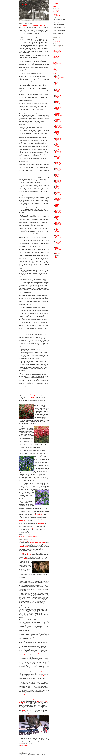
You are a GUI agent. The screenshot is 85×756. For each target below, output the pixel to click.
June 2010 (57, 131)
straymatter (55, 58)
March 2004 (57, 219)
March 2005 (57, 205)
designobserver (56, 62)
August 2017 (57, 96)
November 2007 (58, 167)
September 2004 (58, 212)
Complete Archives (58, 252)
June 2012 (57, 116)
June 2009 (57, 144)
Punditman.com (41, 523)
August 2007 (57, 170)
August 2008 (57, 156)
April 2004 (57, 218)
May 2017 (57, 100)
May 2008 (57, 160)
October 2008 (57, 154)
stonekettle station (56, 54)
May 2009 (57, 145)
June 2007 (57, 173)
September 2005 (58, 198)
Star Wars (43, 675)
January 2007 (57, 179)
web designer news (57, 63)
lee (22, 386)
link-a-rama (57, 80)
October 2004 (57, 211)
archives (55, 6)
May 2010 (57, 132)
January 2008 (57, 164)
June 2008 (57, 158)
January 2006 (57, 193)
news (56, 86)
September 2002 (58, 241)
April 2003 (57, 233)
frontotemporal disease (59, 77)
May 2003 (57, 231)
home (54, 1)
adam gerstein (56, 52)
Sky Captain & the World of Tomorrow (37, 542)
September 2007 (58, 169)
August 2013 (57, 113)
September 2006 (58, 183)
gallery (54, 4)
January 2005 (57, 207)
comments (31, 536)
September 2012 (58, 115)
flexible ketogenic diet (57, 72)
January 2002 (57, 251)
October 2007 (57, 168)
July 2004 (57, 215)
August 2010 (57, 128)
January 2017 (57, 103)
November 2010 (58, 125)
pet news (57, 76)
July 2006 (57, 186)
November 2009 (58, 139)
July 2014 (57, 112)
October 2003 (57, 225)
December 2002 (58, 237)
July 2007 (57, 171)
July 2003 (57, 229)
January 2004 (57, 222)
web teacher (55, 67)
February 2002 (58, 249)
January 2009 (57, 150)
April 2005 (57, 204)
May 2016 (57, 108)
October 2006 (57, 182)
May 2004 (57, 217)
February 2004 (58, 221)
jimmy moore (55, 73)
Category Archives (58, 253)
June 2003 (57, 230)
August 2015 (57, 109)
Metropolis (21, 546)
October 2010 (57, 126)
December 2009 (58, 138)
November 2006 (58, 181)
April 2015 (57, 110)
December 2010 (58, 124)
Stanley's (24, 710)
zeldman (55, 68)
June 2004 (57, 216)
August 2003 (57, 228)
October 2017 (57, 94)
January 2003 (57, 236)
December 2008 (58, 151)
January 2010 (57, 137)
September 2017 (58, 95)
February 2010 (58, 136)
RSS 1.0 (56, 256)
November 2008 (58, 152)
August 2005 (57, 199)
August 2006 (57, 185)
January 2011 (57, 122)
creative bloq (55, 61)
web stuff (57, 78)
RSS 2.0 (56, 257)
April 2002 (57, 247)
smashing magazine (57, 64)
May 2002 (57, 246)
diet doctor (55, 69)
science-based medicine (57, 50)
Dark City (26, 546)
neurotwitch (56, 3)
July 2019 (57, 91)
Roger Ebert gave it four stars (27, 553)
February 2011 (58, 121)
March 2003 (57, 234)
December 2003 (58, 223)
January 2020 (57, 89)
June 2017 (57, 98)
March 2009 (57, 148)
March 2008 (57, 162)
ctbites (54, 48)
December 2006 (58, 180)
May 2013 (57, 114)
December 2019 (58, 90)
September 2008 (58, 155)
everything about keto (57, 70)
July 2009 (57, 143)
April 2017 (57, 101)
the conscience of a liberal (58, 49)
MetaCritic (28, 554)
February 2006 (58, 192)
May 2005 (57, 203)
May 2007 (57, 174)
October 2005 (57, 197)
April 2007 (57, 175)
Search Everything (57, 41)
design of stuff (58, 82)
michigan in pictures (57, 56)
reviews (56, 83)
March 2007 (57, 176)
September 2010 (58, 127)
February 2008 (58, 163)
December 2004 (58, 209)
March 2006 (57, 191)
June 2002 (57, 245)
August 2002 (57, 242)
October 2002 (57, 240)
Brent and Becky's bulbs (37, 514)
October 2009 (57, 140)
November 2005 (58, 195)
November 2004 (58, 210)
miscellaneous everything (60, 81)
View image (30, 528)
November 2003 (58, 224)
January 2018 (57, 92)
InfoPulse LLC (56, 10)
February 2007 (58, 177)
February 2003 (58, 235)
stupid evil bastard (56, 55)
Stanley (25, 558)
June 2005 (57, 201)
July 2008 (57, 157)
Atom (56, 259)
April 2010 (57, 133)
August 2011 (57, 119)
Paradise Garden (30, 397)
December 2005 (58, 194)
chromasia (55, 60)
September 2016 (58, 107)
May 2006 (57, 188)
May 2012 (57, 118)
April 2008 (57, 161)
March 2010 (57, 134)
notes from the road (57, 51)
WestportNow (56, 11)
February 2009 (58, 149)
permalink (29, 388)
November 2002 (58, 239)
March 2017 (57, 102)
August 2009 (57, 142)
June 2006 (57, 187)
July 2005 (57, 200)
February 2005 (58, 206)
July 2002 (57, 243)
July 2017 (57, 97)
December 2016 (58, 104)
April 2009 (57, 146)
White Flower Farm (36, 395)
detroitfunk (55, 57)
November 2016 (58, 106)
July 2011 (57, 120)
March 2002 (57, 248)
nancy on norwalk (56, 46)
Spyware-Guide (22, 520)
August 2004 (57, 213)
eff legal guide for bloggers (58, 66)
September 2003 (58, 227)
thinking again (58, 84)
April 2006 (57, 189)
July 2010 (57, 130)
